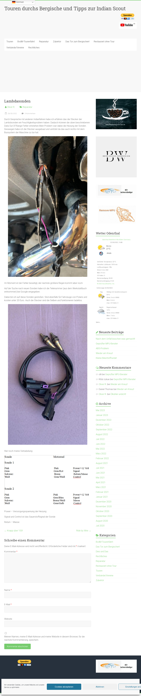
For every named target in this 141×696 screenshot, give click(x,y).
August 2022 (102, 434)
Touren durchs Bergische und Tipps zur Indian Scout (65, 8)
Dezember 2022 (103, 420)
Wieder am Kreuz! (104, 353)
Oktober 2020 (102, 511)
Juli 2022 (100, 439)
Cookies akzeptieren (64, 687)
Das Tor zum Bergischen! (77, 41)
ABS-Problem (102, 348)
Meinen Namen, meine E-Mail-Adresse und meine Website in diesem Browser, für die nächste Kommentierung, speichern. (44, 638)
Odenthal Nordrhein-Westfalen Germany (116, 240)
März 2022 (101, 453)
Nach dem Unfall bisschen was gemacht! (115, 338)
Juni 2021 (100, 473)
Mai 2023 (100, 410)
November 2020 (104, 506)
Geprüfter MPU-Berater (107, 343)
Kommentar (10, 551)
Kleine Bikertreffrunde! (106, 358)
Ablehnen (100, 687)
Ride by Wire (83, 530)
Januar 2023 (102, 415)
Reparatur (44, 41)
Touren (9, 41)
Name (8, 590)
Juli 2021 (100, 468)
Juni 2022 (100, 444)
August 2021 (102, 463)
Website (8, 619)
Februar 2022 (102, 458)
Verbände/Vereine (15, 47)
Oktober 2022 (102, 424)
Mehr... (98, 321)
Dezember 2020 (103, 501)
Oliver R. (11, 107)
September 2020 (104, 516)
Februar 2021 (102, 492)
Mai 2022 (100, 448)
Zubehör (57, 41)
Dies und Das (102, 551)
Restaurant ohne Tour (104, 41)
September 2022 (104, 429)
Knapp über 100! (13, 530)
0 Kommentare (29, 114)
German (19, 2)
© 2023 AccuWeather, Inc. (106, 284)
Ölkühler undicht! (118, 394)
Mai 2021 (100, 477)
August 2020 (102, 521)
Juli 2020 (100, 525)
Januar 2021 (102, 497)
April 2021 (100, 482)
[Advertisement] (70, 71)
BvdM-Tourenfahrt (26, 41)
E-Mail (8, 604)
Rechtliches (34, 47)
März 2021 (101, 487)
